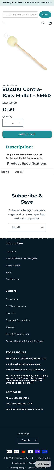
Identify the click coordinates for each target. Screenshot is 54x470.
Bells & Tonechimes (17, 334)
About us (11, 251)
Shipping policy (17, 468)
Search (45, 15)
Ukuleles (11, 313)
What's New (13, 265)
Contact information (38, 468)
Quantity (7, 116)
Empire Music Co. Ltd (22, 458)
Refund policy (43, 458)
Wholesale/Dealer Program (22, 258)
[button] (3, 23)
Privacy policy (19, 463)
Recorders (12, 299)
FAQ (8, 272)
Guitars (10, 327)
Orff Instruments (16, 306)
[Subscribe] (42, 227)
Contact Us (12, 279)
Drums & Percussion (18, 320)
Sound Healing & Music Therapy (24, 341)
